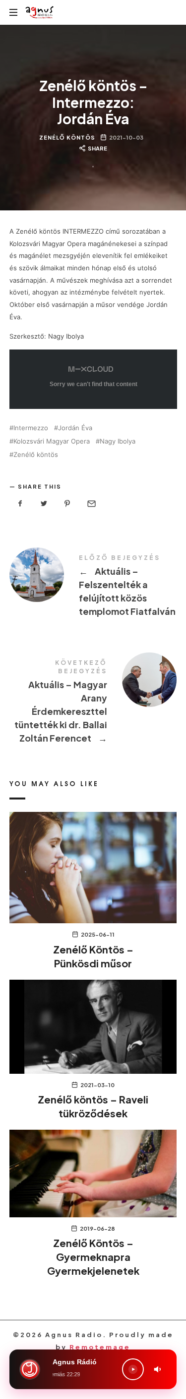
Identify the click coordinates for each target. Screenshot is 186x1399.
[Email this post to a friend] (91, 503)
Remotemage (99, 1347)
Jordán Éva (75, 428)
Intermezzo (30, 428)
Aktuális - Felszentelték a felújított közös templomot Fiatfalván (93, 587)
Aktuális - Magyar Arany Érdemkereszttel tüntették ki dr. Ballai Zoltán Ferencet (93, 703)
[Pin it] (67, 503)
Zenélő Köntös (67, 137)
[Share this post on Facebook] (20, 503)
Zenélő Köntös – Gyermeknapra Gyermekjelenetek (93, 1257)
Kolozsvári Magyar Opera (51, 441)
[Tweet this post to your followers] (44, 503)
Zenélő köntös (35, 454)
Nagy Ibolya (117, 441)
